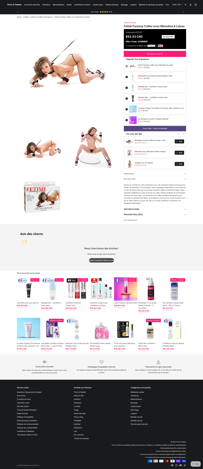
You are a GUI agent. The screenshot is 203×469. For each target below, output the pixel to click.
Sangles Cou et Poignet (144, 163)
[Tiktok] (184, 465)
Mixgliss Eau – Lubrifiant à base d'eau (152, 87)
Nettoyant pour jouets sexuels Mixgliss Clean (155, 76)
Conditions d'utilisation (25, 431)
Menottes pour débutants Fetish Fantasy (150, 151)
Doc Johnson (79, 435)
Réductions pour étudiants (27, 421)
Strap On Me (79, 396)
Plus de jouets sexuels (139, 424)
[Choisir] (37, 297)
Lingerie (134, 413)
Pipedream (78, 428)
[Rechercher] (185, 4)
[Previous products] (178, 133)
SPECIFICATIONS (131, 209)
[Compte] (190, 4)
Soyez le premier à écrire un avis (101, 260)
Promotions (21, 396)
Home (19, 17)
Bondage (134, 403)
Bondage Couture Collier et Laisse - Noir (150, 140)
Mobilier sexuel (136, 417)
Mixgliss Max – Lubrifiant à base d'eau (153, 97)
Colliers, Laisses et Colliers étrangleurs (38, 17)
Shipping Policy (129, 173)
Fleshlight (77, 421)
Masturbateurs (136, 399)
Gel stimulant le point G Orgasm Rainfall (153, 119)
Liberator (77, 399)
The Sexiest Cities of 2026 (27, 435)
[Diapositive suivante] (183, 11)
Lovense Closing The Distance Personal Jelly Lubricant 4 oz (161, 108)
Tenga (76, 410)
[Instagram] (176, 465)
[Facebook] (172, 465)
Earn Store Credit (129, 179)
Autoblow (77, 403)
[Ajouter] (61, 297)
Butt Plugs (135, 410)
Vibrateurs (135, 396)
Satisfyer (77, 424)
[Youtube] (180, 465)
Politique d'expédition (25, 417)
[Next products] (183, 133)
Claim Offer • (155, 128)
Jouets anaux (136, 406)
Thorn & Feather (80, 392)
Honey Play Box (80, 413)
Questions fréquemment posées (29, 392)
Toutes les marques (81, 438)
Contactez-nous (23, 403)
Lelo (75, 431)
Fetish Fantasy (130, 22)
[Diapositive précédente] (17, 11)
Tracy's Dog (78, 417)
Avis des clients (23, 406)
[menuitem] (167, 5)
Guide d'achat (22, 413)
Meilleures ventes (137, 392)
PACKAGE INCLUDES (133, 214)
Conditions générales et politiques (28, 465)
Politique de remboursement (28, 424)
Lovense (77, 406)
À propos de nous (24, 399)
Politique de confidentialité (27, 428)
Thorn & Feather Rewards (26, 410)
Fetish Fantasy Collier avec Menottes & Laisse (155, 65)
